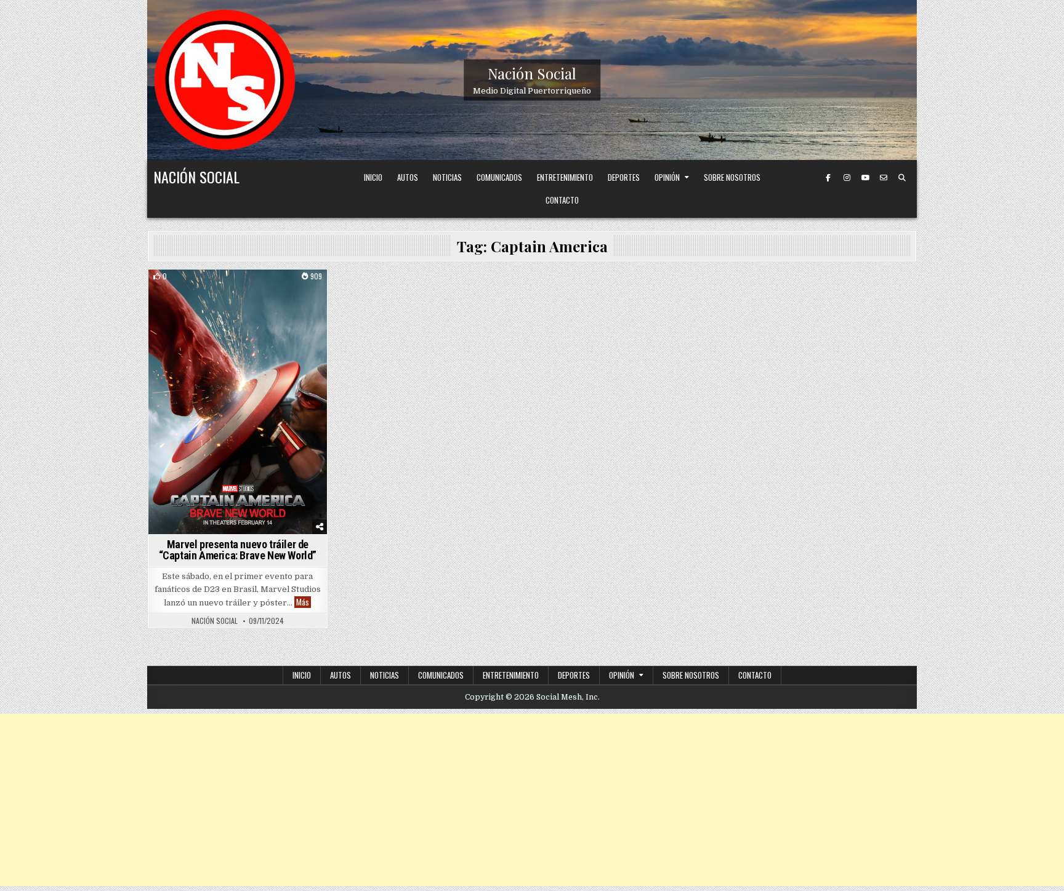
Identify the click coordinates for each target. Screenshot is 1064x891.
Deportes (624, 177)
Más (303, 602)
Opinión (667, 177)
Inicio (373, 177)
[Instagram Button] (847, 178)
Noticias (447, 177)
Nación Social (532, 73)
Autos (407, 177)
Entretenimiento (565, 177)
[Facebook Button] (828, 178)
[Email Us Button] (884, 178)
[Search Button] (902, 178)
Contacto (562, 200)
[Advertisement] (532, 800)
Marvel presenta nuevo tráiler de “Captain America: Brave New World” (237, 550)
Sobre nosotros (732, 177)
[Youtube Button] (865, 178)
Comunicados (499, 177)
